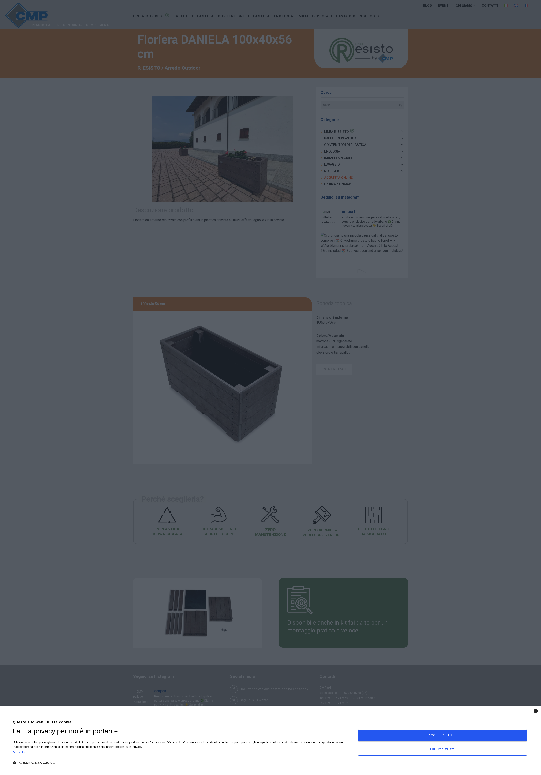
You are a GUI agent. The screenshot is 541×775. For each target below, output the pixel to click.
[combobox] (536, 711)
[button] (180, 763)
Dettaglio (19, 752)
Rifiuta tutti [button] (442, 749)
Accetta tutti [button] (442, 735)
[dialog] (270, 740)
